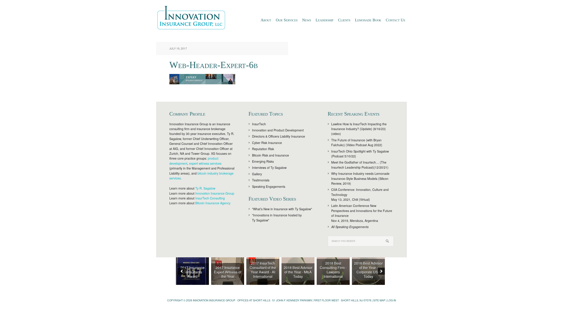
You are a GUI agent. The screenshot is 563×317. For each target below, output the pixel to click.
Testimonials (260, 180)
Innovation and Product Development (278, 130)
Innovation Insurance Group (193, 18)
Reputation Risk (263, 149)
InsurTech (259, 124)
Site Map (379, 300)
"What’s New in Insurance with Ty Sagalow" (282, 209)
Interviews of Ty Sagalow (269, 167)
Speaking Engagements (268, 186)
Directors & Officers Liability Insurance (278, 136)
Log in (391, 300)
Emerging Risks (263, 161)
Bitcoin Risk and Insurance (270, 155)
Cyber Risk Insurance (267, 142)
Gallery (257, 174)
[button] (181, 271)
